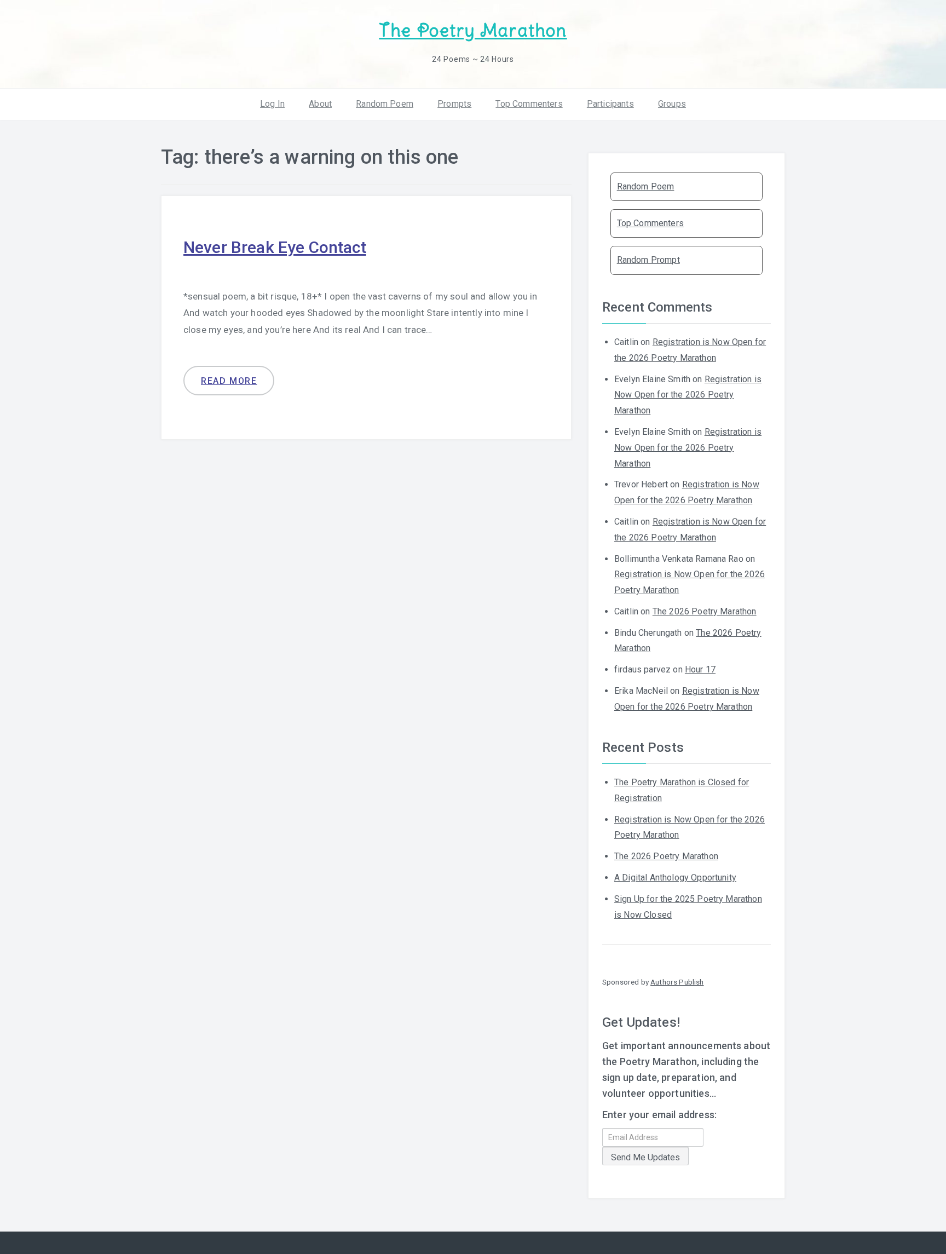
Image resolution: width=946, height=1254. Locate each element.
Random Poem (384, 104)
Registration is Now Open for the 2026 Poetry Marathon (688, 395)
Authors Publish (676, 981)
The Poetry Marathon (473, 30)
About (320, 104)
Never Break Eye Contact (274, 247)
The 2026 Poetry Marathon (705, 611)
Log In (272, 104)
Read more (229, 381)
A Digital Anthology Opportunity (675, 877)
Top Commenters (528, 104)
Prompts (454, 104)
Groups (672, 104)
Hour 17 (700, 669)
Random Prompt (648, 260)
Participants (610, 104)
